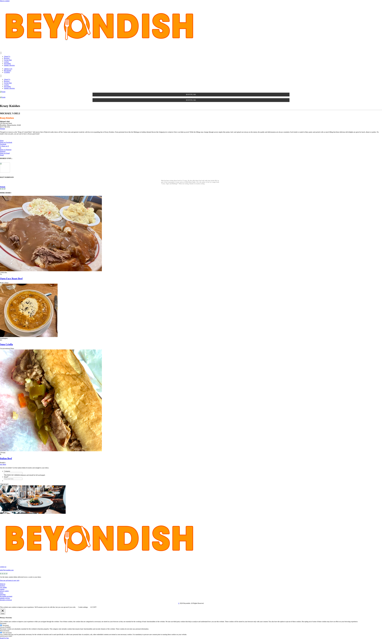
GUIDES (7, 72)
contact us (3, 567)
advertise (3, 594)
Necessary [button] (3, 623)
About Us (7, 56)
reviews (2, 585)
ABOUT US (8, 69)
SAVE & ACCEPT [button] (6, 636)
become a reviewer (6, 600)
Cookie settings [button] (83, 607)
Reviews (6, 58)
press (1, 593)
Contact (6, 62)
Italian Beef (6, 458)
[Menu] (1, 53)
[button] (2, 140)
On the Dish (8, 60)
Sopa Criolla (6, 344)
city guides (3, 587)
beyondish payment (6, 596)
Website (2, 129)
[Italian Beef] (51, 451)
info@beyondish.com (7, 570)
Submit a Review (9, 65)
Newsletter (7, 63)
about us (2, 584)
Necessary (5, 625)
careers (2, 589)
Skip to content (4, 1)
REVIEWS (7, 70)
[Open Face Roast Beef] (51, 271)
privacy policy (4, 591)
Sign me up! (4, 484)
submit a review (5, 598)
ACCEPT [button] (93, 607)
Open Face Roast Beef (11, 278)
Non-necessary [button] (4, 631)
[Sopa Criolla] (29, 336)
